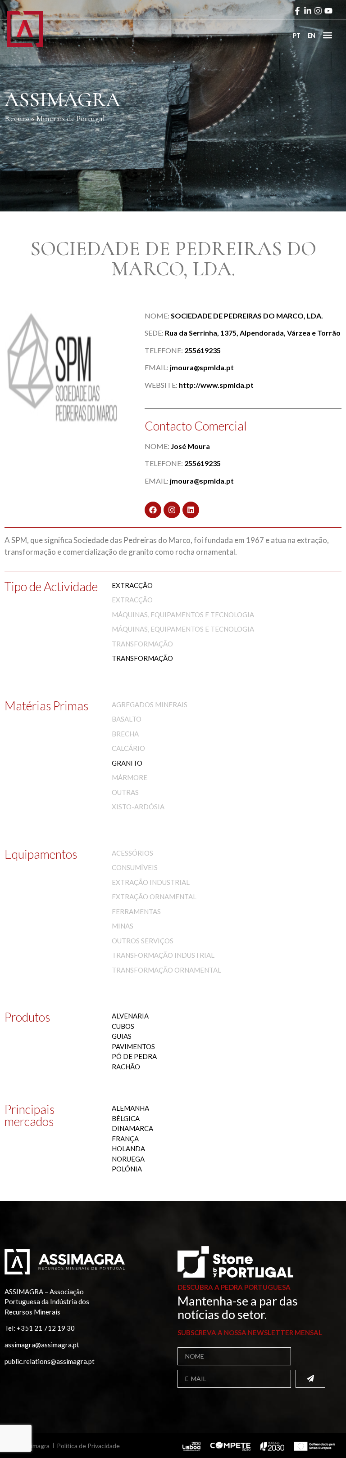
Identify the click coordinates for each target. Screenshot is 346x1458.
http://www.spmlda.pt (216, 385)
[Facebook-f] (297, 11)
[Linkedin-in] (308, 11)
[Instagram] (318, 11)
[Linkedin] (190, 510)
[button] (327, 34)
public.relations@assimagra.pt (50, 1361)
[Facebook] (153, 510)
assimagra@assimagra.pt (42, 1345)
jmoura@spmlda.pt (202, 367)
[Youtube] (328, 11)
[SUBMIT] (310, 1379)
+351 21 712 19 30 (46, 1328)
